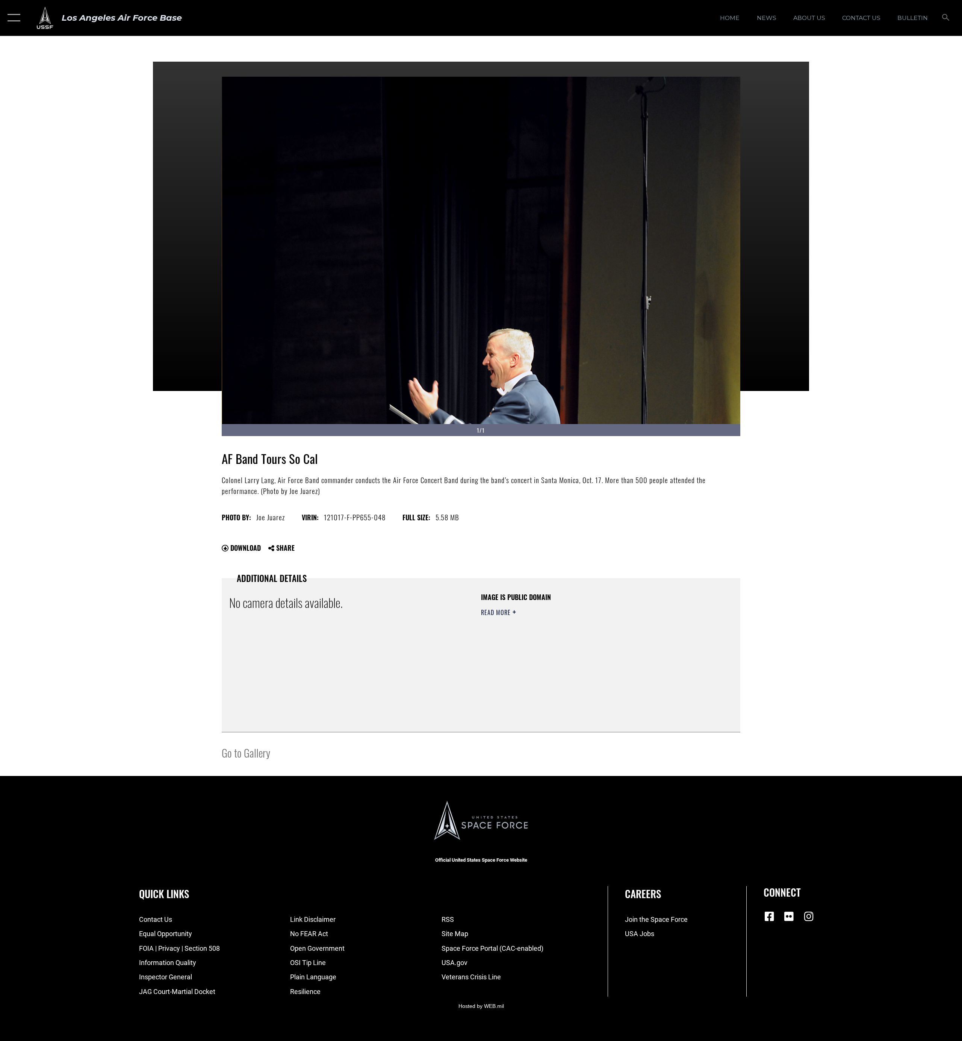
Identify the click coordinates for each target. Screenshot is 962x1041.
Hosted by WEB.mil (481, 1006)
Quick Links (164, 893)
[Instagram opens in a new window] (808, 916)
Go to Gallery (246, 752)
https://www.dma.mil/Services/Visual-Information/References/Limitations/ (569, 660)
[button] (12, 18)
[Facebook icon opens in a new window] (769, 916)
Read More (497, 612)
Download (244, 548)
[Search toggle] (946, 18)
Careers (643, 893)
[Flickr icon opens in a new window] (789, 916)
